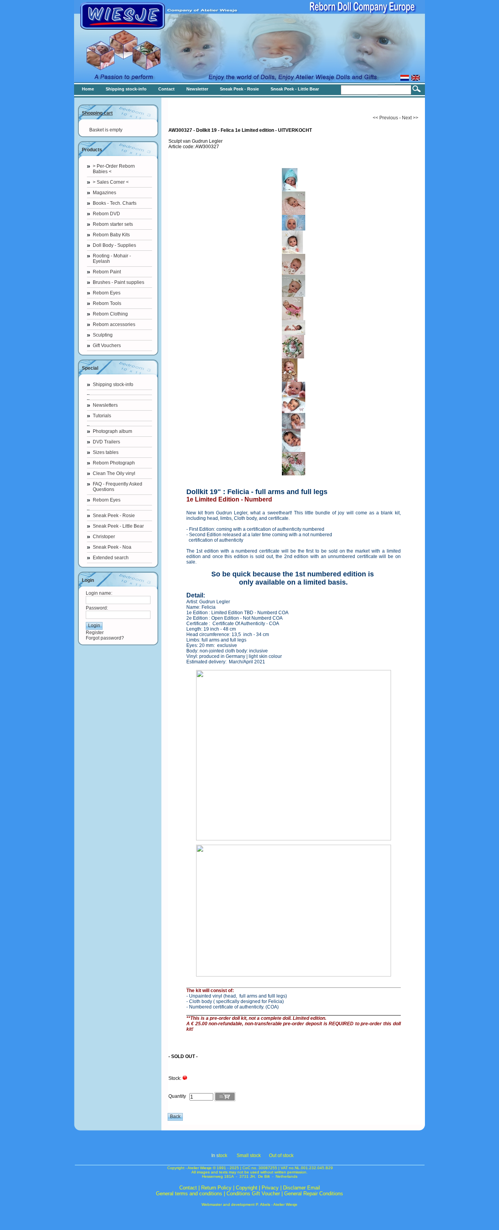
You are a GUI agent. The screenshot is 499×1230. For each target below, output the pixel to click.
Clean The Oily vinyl (114, 473)
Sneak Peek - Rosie (114, 515)
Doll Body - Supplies (114, 245)
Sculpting (103, 335)
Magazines (104, 192)
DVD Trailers (106, 442)
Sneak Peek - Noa (112, 547)
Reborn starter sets (113, 224)
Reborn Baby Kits (111, 234)
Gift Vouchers (107, 345)
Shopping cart (97, 113)
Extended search (111, 557)
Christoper (104, 536)
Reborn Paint (107, 272)
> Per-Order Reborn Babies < (114, 168)
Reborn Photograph (114, 463)
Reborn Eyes (106, 293)
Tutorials (102, 415)
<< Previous (385, 118)
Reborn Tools (107, 303)
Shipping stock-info (113, 384)
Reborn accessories (114, 324)
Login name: (99, 593)
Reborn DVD (106, 213)
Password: (97, 608)
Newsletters (105, 405)
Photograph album (112, 431)
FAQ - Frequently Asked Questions (117, 486)
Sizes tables (106, 452)
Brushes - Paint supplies (118, 282)
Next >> (410, 118)
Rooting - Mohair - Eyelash (112, 258)
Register (95, 632)
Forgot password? (105, 638)
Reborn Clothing (110, 314)
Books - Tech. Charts (114, 203)
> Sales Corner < (111, 182)
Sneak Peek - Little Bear (118, 526)
